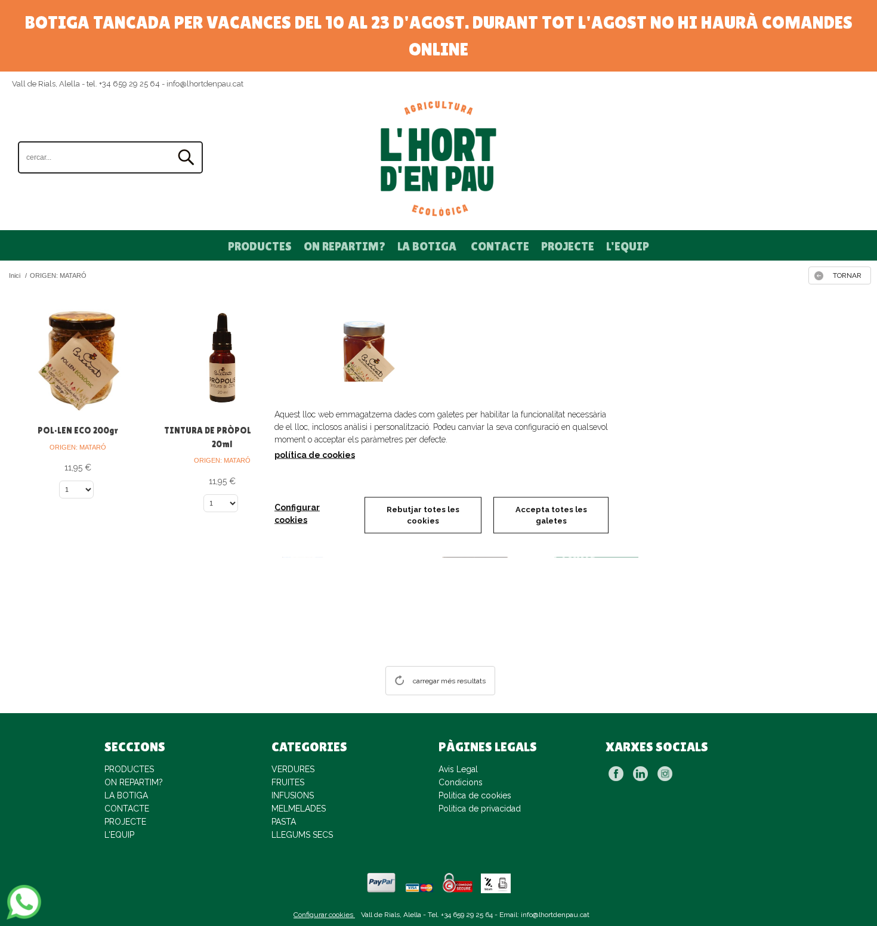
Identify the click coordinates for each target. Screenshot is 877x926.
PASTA (283, 821)
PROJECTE (567, 246)
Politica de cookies (474, 795)
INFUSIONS (292, 795)
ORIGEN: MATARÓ (78, 447)
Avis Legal (458, 769)
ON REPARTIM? (344, 246)
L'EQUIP (627, 246)
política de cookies (314, 454)
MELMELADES (298, 808)
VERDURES (292, 769)
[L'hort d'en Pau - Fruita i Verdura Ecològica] (438, 158)
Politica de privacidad (479, 808)
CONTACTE (500, 246)
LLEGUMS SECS (302, 835)
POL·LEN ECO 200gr (78, 430)
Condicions (460, 782)
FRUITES (287, 782)
